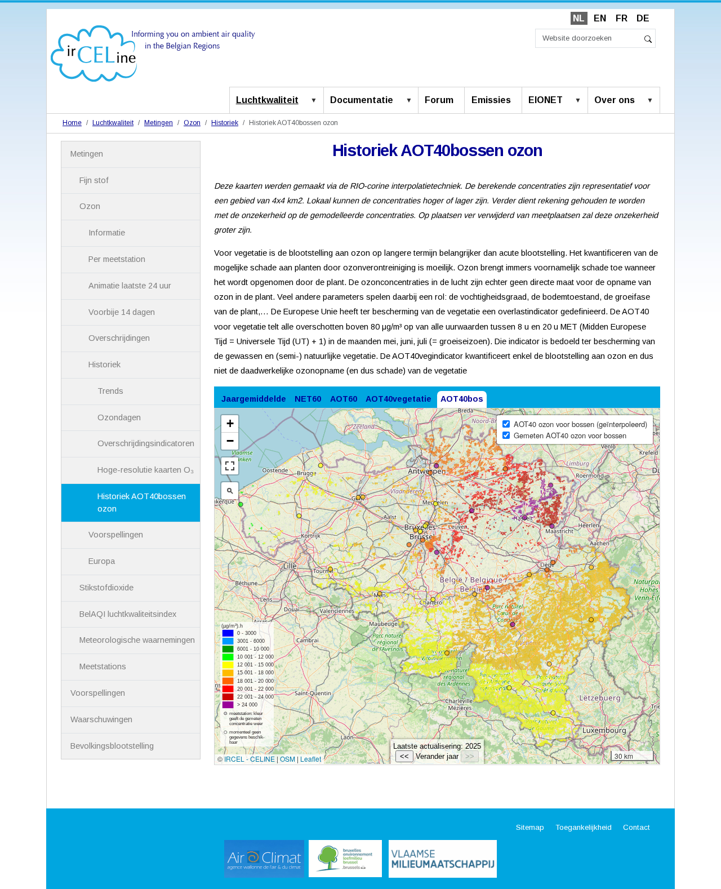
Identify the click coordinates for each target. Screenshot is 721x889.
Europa (101, 561)
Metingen (158, 123)
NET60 (308, 398)
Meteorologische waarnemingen (137, 639)
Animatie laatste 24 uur (129, 285)
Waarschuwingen (101, 719)
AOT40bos (461, 398)
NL (579, 18)
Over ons (614, 100)
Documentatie (361, 100)
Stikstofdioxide (106, 587)
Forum (439, 100)
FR (621, 18)
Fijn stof (94, 180)
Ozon (192, 123)
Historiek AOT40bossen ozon (141, 502)
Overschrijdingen (119, 338)
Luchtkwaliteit (267, 100)
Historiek (224, 123)
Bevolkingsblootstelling (112, 745)
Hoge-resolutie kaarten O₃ (145, 469)
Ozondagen (119, 417)
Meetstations (102, 666)
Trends (110, 390)
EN (600, 18)
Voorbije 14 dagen (121, 312)
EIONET (545, 100)
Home (72, 123)
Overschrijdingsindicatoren (145, 443)
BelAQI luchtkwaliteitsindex (127, 614)
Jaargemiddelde (253, 398)
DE (643, 18)
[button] (316, 100)
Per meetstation (116, 259)
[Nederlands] (153, 52)
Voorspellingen (115, 534)
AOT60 (343, 398)
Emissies (491, 100)
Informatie (106, 232)
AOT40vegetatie (398, 398)
